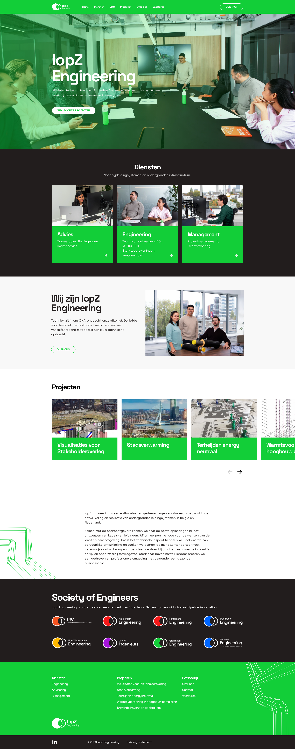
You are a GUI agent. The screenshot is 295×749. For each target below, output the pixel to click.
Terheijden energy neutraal (135, 696)
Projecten (125, 6)
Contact (231, 7)
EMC (112, 6)
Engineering (60, 684)
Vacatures (158, 6)
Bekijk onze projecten (73, 110)
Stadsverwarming (129, 690)
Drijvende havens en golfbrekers (138, 708)
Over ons (142, 6)
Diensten (99, 6)
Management (61, 696)
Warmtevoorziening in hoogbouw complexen (147, 702)
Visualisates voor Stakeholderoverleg (141, 684)
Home (85, 6)
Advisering (59, 690)
